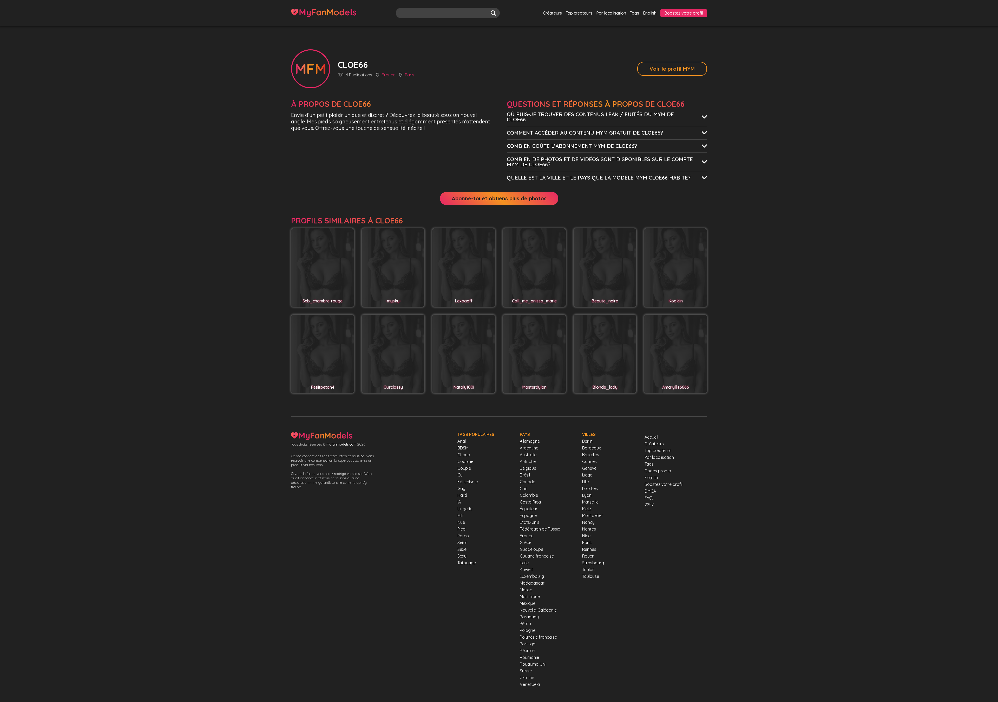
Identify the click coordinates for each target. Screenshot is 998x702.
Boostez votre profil (683, 13)
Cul (460, 475)
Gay (461, 488)
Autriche (528, 461)
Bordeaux (591, 448)
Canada (527, 481)
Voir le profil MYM (672, 68)
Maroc (526, 589)
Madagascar (532, 583)
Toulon (588, 569)
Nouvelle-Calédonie (538, 610)
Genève (589, 468)
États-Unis (529, 522)
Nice (586, 535)
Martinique (530, 596)
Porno (463, 535)
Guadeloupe (531, 549)
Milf (460, 515)
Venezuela (530, 684)
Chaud (463, 454)
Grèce (525, 542)
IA (459, 502)
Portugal (528, 643)
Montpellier (592, 515)
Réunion (527, 650)
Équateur (528, 508)
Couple (464, 468)
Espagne (528, 515)
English (649, 13)
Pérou (525, 623)
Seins (462, 542)
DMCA (650, 491)
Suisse (526, 670)
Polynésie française (538, 637)
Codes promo (658, 470)
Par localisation (611, 13)
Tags (634, 13)
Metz (586, 508)
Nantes (589, 529)
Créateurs (552, 13)
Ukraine (527, 677)
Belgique (528, 468)
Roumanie (529, 657)
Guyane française (537, 556)
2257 (649, 504)
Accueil (651, 437)
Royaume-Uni (533, 664)
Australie (528, 454)
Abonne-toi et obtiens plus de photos (499, 198)
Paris (409, 75)
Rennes (589, 549)
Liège (587, 475)
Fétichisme (467, 481)
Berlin (587, 441)
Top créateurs (579, 13)
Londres (590, 488)
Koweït (526, 569)
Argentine (529, 448)
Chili (523, 488)
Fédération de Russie (540, 529)
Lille (585, 481)
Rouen (588, 556)
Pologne (527, 630)
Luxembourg (532, 576)
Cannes (589, 461)
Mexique (527, 603)
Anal (461, 441)
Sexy (462, 556)
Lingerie (464, 508)
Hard (462, 495)
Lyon (587, 495)
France (388, 75)
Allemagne (530, 441)
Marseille (590, 502)
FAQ (649, 497)
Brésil (525, 475)
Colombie (529, 495)
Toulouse (590, 576)
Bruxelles (590, 454)
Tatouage (466, 562)
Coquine (465, 461)
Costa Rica (530, 502)
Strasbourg (593, 562)
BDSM (462, 448)
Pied (461, 529)
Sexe (462, 549)
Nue (461, 522)
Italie (524, 562)
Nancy (588, 522)
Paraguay (529, 616)
